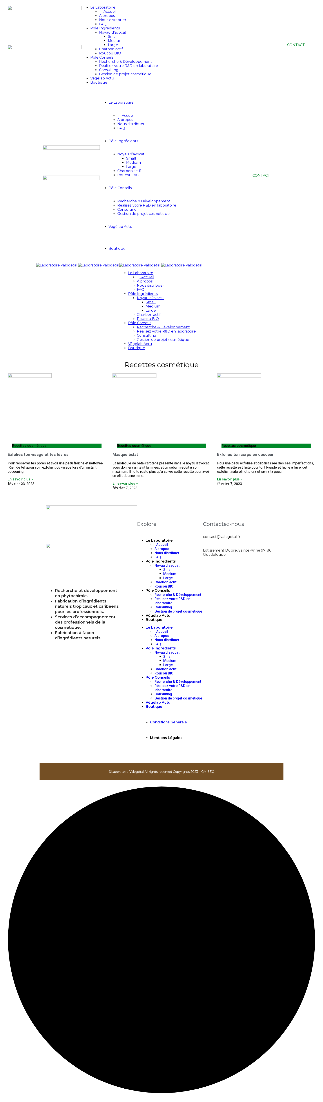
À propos (161, 549)
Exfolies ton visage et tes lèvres (38, 454)
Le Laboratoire (159, 540)
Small (113, 36)
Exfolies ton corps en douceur (245, 454)
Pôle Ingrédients (105, 28)
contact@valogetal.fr (221, 537)
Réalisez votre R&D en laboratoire (128, 66)
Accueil (161, 545)
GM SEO (207, 772)
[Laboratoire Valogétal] (77, 265)
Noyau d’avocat (112, 32)
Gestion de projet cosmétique (125, 74)
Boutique (98, 82)
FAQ (103, 24)
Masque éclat (125, 454)
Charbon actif (111, 49)
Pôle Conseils (101, 57)
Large (113, 45)
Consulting (108, 70)
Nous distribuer (112, 20)
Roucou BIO (110, 53)
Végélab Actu (102, 78)
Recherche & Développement (125, 61)
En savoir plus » (20, 479)
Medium (115, 41)
